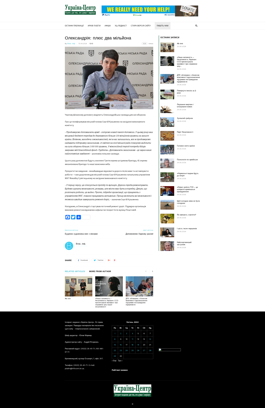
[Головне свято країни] (167, 149)
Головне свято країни (186, 146)
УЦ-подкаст (121, 26)
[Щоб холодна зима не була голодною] (167, 205)
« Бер (114, 361)
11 (132, 339)
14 (150, 339)
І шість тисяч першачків (187, 229)
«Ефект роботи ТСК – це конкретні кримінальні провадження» (187, 189)
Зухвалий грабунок (185, 118)
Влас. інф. (71, 44)
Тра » (120, 361)
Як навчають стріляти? (186, 215)
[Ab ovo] (78, 286)
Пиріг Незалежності (185, 132)
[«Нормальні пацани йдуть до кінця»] (167, 177)
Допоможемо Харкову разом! (139, 234)
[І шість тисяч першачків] (167, 232)
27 (144, 350)
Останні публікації (74, 26)
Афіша (108, 26)
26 (138, 350)
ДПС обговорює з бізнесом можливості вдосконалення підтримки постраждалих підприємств (136, 302)
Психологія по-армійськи (187, 160)
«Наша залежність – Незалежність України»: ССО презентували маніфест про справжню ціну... (187, 61)
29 (115, 356)
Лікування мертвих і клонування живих (185, 105)
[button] (196, 25)
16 (121, 345)
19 (138, 345)
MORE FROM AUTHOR (100, 271)
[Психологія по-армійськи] (167, 163)
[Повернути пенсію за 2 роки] (167, 94)
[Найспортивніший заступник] (167, 246)
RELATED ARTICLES (75, 271)
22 (115, 350)
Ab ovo (68, 298)
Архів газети (94, 26)
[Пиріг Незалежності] (167, 136)
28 (150, 350)
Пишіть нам (162, 26)
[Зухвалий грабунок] (167, 122)
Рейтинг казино (120, 370)
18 (132, 345)
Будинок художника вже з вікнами (81, 234)
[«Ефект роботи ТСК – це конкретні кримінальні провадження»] (167, 191)
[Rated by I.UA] (170, 351)
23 (121, 350)
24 (126, 350)
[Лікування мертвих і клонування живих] (167, 108)
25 (132, 350)
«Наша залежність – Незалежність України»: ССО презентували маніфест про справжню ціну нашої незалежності (106, 303)
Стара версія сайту (141, 26)
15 (115, 345)
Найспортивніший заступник (184, 243)
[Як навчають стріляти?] (167, 218)
